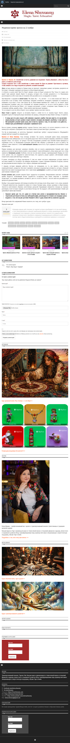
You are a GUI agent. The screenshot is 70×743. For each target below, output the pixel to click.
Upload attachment (19, 304)
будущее (17, 223)
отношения (51, 223)
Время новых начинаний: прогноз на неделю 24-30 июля (51, 253)
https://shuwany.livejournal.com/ (14, 694)
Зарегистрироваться (17, 2)
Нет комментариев (7, 37)
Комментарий (5, 283)
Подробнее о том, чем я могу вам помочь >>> (15, 537)
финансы (30, 226)
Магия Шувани (6, 42)
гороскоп (22, 223)
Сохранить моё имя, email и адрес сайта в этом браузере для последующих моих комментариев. (22, 331)
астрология (11, 223)
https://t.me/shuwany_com (15, 692)
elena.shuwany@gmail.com (12, 698)
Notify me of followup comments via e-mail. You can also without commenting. (34, 334)
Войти (7, 2)
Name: (3, 312)
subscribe (41, 334)
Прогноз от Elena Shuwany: (10, 137)
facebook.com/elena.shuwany (12, 688)
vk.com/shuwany (8, 690)
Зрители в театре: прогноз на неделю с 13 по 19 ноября (31, 253)
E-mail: (3, 320)
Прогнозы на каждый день (9, 40)
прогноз (56, 223)
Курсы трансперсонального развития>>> (13, 614)
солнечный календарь (22, 226)
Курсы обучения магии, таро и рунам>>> (13, 579)
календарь (34, 223)
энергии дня (37, 226)
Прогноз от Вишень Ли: (9, 80)
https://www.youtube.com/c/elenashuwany (19, 696)
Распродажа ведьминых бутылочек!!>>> (13, 451)
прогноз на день (12, 226)
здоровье (28, 223)
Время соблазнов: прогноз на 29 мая (11, 253)
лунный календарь (43, 223)
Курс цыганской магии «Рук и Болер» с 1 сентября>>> (17, 401)
